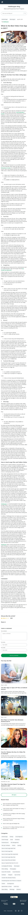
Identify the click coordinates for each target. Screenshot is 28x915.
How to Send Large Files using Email (10, 854)
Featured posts (5, 842)
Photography (13, 869)
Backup (11, 836)
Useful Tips (16, 886)
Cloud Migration (18, 836)
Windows (19, 889)
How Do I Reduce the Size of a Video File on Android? (13, 752)
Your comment (4, 631)
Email (11, 839)
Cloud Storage (5, 839)
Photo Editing (5, 869)
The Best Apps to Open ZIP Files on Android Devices (14, 688)
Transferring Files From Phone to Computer (11, 880)
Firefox (13, 845)
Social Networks (16, 871)
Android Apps (5, 19)
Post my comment (14, 655)
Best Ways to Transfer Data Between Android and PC (12, 720)
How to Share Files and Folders (8, 860)
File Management (15, 842)
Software (4, 874)
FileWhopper (6, 21)
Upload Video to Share (7, 886)
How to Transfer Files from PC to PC (10, 863)
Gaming (19, 845)
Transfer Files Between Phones (8, 877)
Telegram (10, 874)
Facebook (17, 839)
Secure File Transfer (6, 871)
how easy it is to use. (6, 167)
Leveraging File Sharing (7, 866)
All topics (14, 794)
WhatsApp (12, 889)
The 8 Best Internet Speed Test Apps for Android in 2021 (13, 785)
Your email (3, 647)
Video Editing (4, 889)
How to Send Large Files (7, 851)
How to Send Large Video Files (8, 857)
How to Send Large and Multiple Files (11, 823)
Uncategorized (10, 883)
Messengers (12, 19)
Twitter (3, 883)
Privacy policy (9, 910)
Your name (3, 642)
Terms (5, 910)
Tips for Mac (17, 874)
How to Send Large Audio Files (8, 848)
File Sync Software (6, 845)
